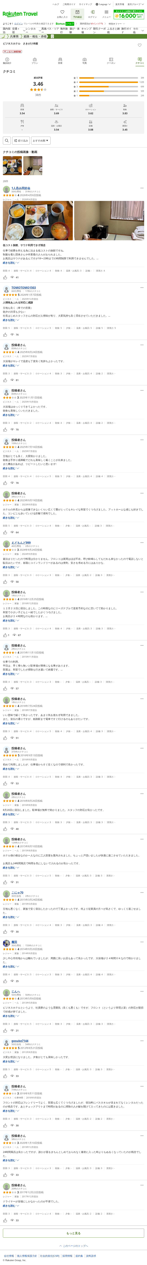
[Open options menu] (142, 188)
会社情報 (9, 1255)
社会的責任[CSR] (49, 1255)
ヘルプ (56, 4)
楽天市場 (119, 4)
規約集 (79, 1255)
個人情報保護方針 (27, 1255)
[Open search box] (7, 141)
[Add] (139, 45)
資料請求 (91, 1255)
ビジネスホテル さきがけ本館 (20, 43)
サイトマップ (85, 4)
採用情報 (67, 1255)
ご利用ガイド (69, 4)
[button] (12, 165)
